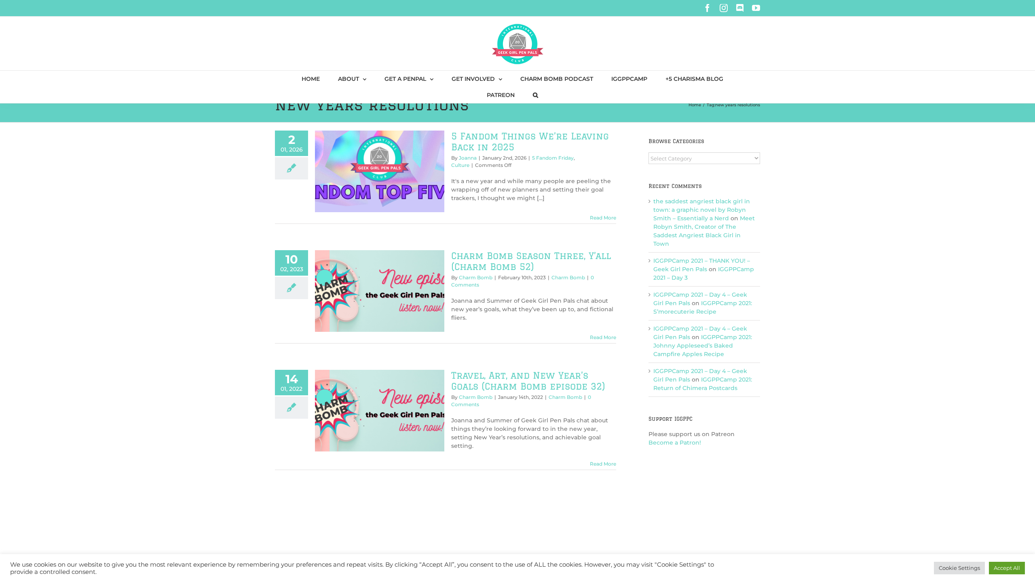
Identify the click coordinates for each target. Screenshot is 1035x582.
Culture (460, 165)
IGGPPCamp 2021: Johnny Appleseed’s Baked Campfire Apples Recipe (702, 345)
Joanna (468, 158)
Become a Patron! (674, 442)
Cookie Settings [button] (959, 568)
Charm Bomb (475, 277)
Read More (603, 218)
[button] (535, 95)
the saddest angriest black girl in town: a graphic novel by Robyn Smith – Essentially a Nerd (701, 210)
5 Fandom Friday (553, 158)
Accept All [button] (1007, 568)
